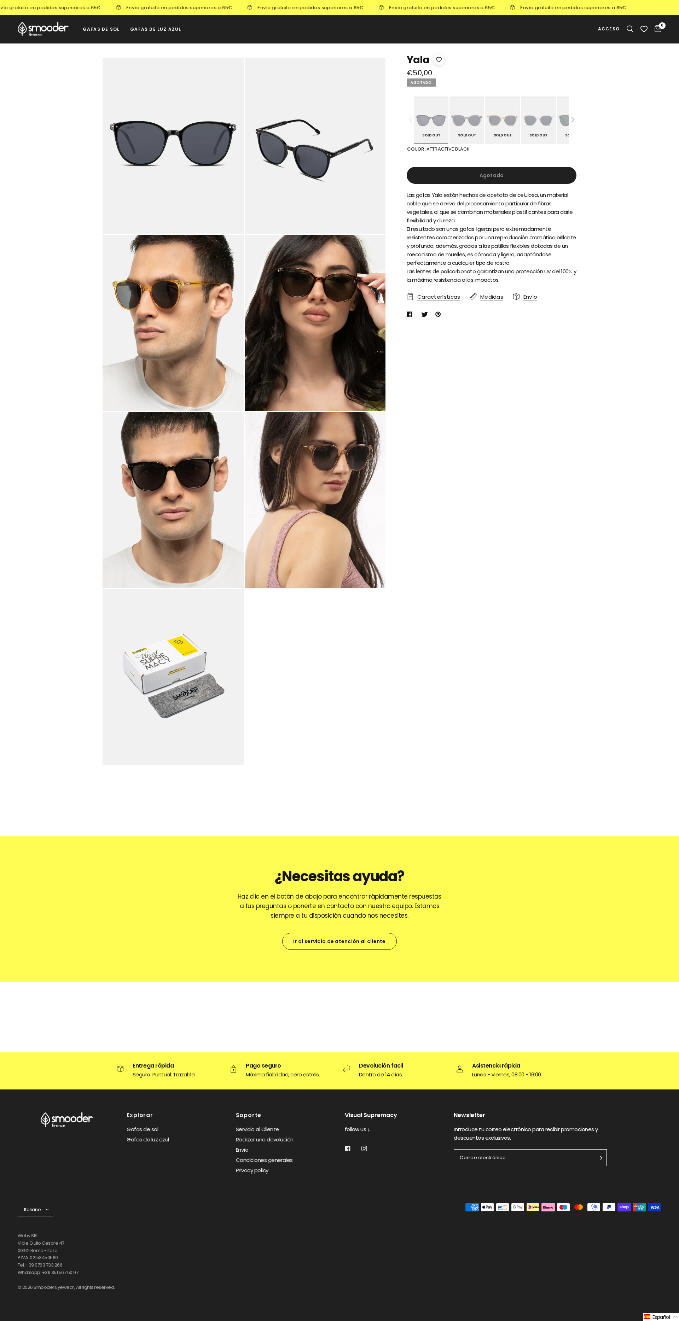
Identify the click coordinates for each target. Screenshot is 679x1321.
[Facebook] (352, 1148)
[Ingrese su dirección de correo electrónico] (600, 1157)
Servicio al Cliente (257, 1129)
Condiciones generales (264, 1160)
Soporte (249, 1115)
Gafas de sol (142, 1129)
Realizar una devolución (265, 1139)
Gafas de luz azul (148, 1139)
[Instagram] (369, 1148)
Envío (242, 1149)
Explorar (140, 1115)
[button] (572, 120)
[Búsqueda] (630, 29)
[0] (656, 29)
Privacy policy (252, 1170)
